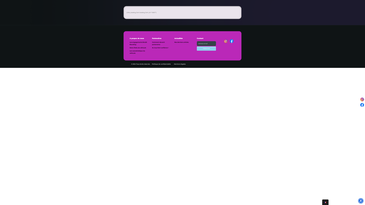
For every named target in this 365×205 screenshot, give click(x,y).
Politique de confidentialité (161, 64)
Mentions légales (180, 64)
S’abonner (206, 48)
